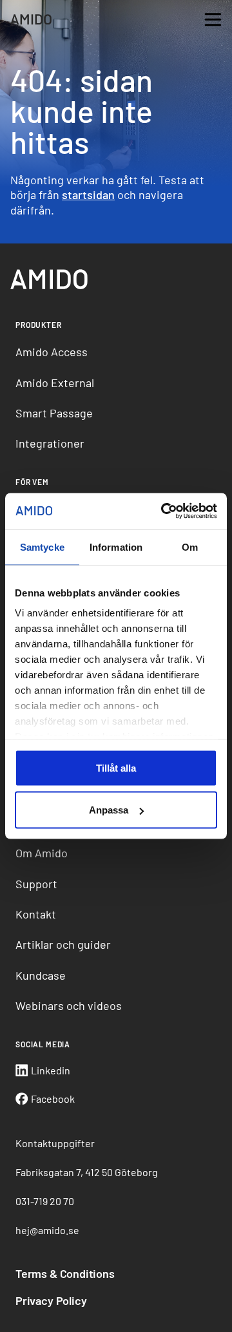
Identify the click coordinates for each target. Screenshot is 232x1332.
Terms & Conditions (65, 1273)
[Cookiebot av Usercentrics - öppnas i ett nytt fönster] (163, 511)
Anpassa (108, 809)
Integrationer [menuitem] (49, 443)
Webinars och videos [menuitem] (68, 1005)
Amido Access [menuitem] (51, 352)
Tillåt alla (116, 767)
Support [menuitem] (36, 884)
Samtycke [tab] (42, 546)
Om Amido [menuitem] (41, 853)
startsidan (88, 194)
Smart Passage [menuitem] (54, 413)
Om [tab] (190, 546)
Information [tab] (116, 546)
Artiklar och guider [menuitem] (63, 944)
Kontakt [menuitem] (35, 914)
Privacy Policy (50, 1300)
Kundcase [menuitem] (40, 975)
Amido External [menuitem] (54, 383)
